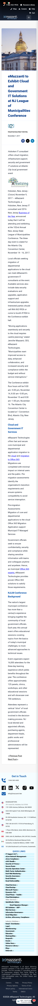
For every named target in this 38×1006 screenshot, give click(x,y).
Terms (15, 992)
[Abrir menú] (29, 17)
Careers (8, 983)
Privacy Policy (27, 983)
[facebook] (23, 141)
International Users (25, 989)
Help (16, 983)
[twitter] (28, 141)
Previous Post (16, 756)
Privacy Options (12, 986)
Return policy (10, 989)
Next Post (12, 759)
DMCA (23, 992)
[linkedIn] (32, 141)
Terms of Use (26, 986)
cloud (13, 456)
